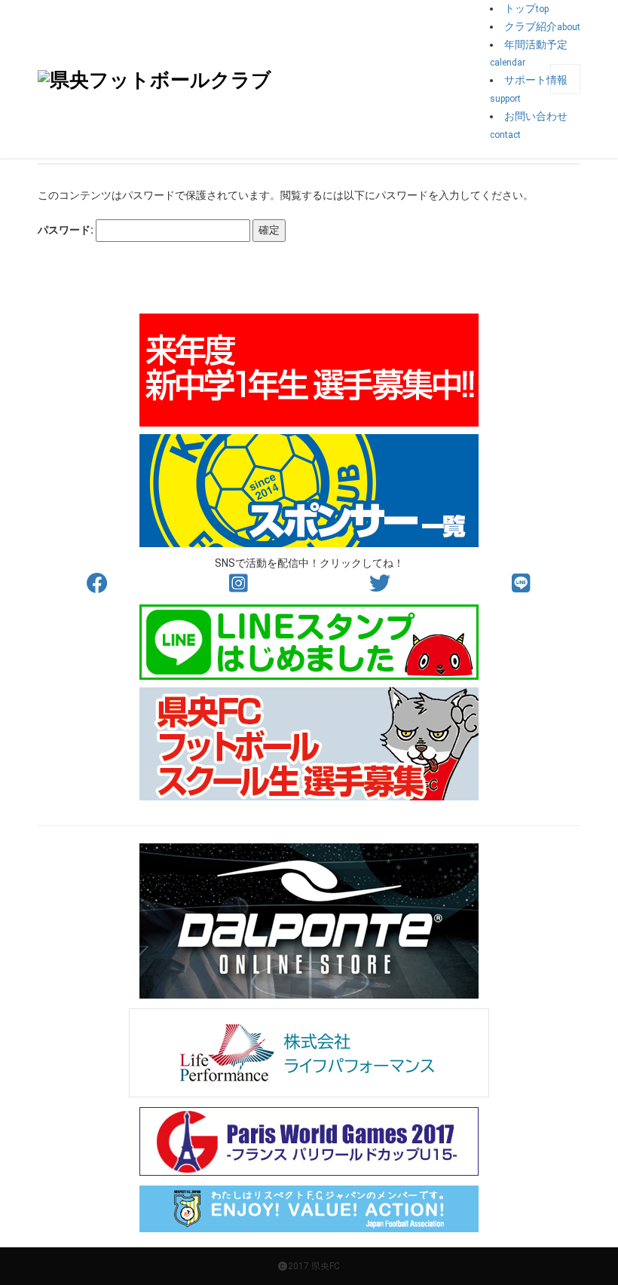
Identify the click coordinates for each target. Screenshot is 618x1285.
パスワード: (67, 230)
